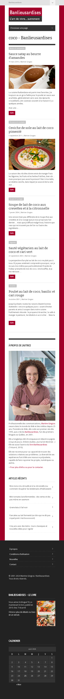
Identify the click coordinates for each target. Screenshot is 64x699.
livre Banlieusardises (38, 445)
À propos (13, 549)
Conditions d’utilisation (19, 554)
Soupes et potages (16, 199)
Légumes (13, 242)
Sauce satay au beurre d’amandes (25, 56)
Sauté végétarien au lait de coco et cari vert (28, 250)
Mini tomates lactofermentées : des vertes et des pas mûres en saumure (29, 498)
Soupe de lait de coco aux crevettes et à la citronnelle (29, 206)
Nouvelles (13, 559)
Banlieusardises (31, 432)
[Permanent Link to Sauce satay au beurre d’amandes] (32, 77)
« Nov (18, 684)
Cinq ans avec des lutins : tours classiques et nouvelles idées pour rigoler (28, 527)
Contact (12, 564)
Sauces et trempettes (17, 48)
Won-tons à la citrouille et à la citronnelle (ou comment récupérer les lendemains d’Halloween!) (30, 487)
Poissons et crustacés (17, 122)
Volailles (13, 286)
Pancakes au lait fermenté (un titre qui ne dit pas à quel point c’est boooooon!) (29, 516)
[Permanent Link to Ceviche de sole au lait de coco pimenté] (32, 154)
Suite (12, 113)
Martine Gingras (26, 62)
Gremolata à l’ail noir (18, 507)
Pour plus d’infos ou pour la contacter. (26, 467)
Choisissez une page (52, 2)
